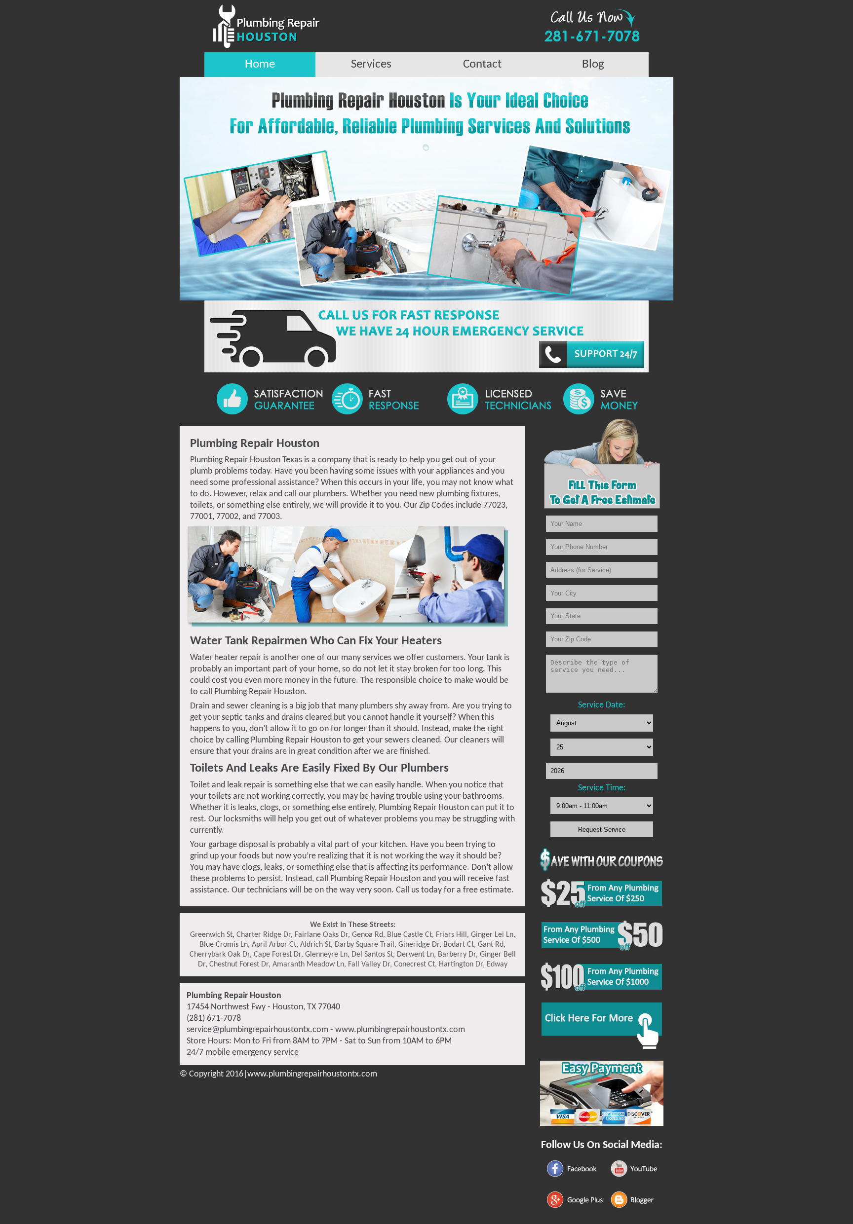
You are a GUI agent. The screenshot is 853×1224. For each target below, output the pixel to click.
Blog (593, 64)
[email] (257, 1030)
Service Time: (602, 788)
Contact (482, 64)
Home (260, 64)
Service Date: (601, 705)
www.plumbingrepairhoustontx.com (400, 1030)
